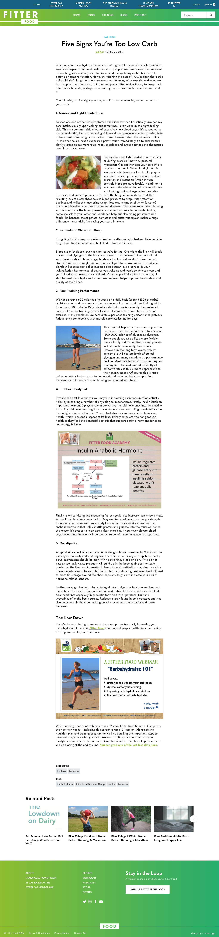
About (29, 873)
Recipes (87, 873)
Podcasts (89, 882)
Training (107, 15)
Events (87, 892)
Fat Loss (109, 36)
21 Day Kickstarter (37, 882)
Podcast (140, 15)
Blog (123, 15)
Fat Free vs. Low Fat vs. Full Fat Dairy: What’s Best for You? (44, 839)
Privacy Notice (61, 933)
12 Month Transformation (149, 4)
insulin (111, 784)
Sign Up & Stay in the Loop (147, 889)
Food (91, 15)
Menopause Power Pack (40, 877)
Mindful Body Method (83, 4)
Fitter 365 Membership (56, 4)
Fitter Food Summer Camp (90, 784)
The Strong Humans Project (115, 4)
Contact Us (80, 933)
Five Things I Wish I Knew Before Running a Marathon (129, 838)
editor (100, 51)
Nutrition (74, 771)
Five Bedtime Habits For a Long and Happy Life (171, 838)
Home (76, 15)
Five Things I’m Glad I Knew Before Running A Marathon (87, 838)
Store (36, 4)
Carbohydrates (65, 784)
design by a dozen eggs (203, 933)
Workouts (90, 877)
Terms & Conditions (39, 933)
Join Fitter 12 (174, 4)
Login (196, 4)
